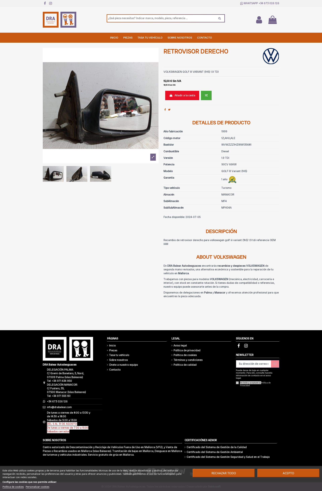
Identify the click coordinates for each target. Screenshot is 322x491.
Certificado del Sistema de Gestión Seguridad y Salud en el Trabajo (228, 457)
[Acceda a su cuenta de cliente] (259, 20)
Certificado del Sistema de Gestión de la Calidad (217, 447)
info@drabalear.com (59, 407)
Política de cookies (185, 355)
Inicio (112, 345)
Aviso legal (180, 345)
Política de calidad (185, 365)
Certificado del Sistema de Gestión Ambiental (215, 452)
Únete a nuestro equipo (123, 365)
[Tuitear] (169, 109)
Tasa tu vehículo (119, 355)
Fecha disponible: (174, 217)
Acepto (288, 473)
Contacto (115, 369)
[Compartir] (165, 109)
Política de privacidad (187, 350)
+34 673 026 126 (269, 3)
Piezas (113, 350)
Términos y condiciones (188, 360)
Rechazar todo (223, 473)
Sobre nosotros (118, 360)
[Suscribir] (275, 364)
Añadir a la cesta (185, 95)
